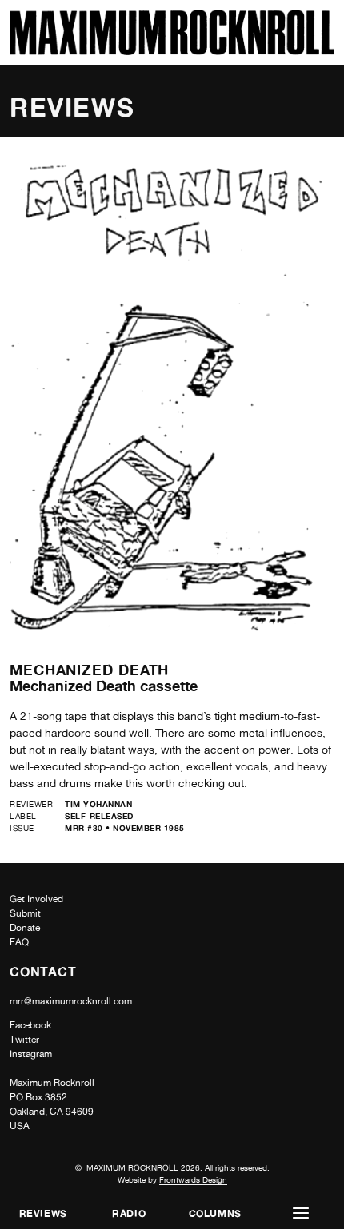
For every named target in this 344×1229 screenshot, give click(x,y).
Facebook (30, 1025)
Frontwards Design (193, 1179)
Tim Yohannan (98, 804)
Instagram (31, 1054)
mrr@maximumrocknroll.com (71, 1001)
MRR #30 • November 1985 (125, 828)
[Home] (172, 50)
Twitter (24, 1039)
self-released (99, 816)
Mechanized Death (89, 669)
